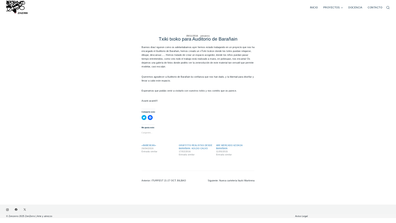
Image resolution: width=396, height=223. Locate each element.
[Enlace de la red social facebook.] (16, 209)
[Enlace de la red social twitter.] (25, 209)
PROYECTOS (331, 7)
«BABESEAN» (149, 145)
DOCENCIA (355, 7)
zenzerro (205, 36)
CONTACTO (375, 7)
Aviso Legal (301, 216)
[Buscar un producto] (388, 8)
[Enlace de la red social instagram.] (7, 209)
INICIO (314, 7)
